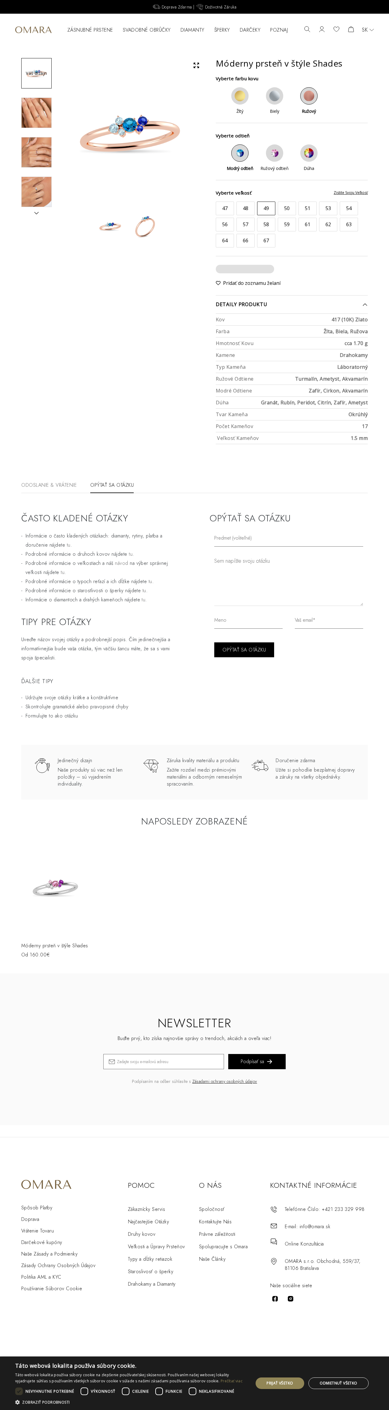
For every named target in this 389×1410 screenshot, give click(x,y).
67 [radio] (266, 240)
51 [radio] (308, 208)
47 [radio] (225, 208)
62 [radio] (328, 224)
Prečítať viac (232, 1381)
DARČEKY (250, 29)
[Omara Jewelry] (33, 29)
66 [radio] (246, 240)
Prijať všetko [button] (280, 1383)
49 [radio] (266, 208)
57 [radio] (246, 224)
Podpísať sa (252, 1061)
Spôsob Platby (36, 1207)
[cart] (351, 30)
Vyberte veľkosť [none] (233, 193)
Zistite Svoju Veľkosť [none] (351, 193)
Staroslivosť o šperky (150, 1271)
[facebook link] (275, 1299)
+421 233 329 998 (343, 1209)
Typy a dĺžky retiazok (150, 1259)
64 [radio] (225, 240)
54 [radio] (349, 208)
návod (121, 563)
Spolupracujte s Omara (223, 1246)
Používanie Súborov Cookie (51, 1288)
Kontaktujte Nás (215, 1221)
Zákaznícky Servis (146, 1209)
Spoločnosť (212, 1209)
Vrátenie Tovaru (37, 1230)
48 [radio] (246, 208)
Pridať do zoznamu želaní (252, 283)
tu (69, 544)
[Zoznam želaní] (336, 30)
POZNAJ (279, 29)
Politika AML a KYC (41, 1276)
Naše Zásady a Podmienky (49, 1253)
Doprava (30, 1219)
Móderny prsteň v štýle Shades (54, 945)
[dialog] (194, 1383)
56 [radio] (225, 224)
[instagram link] (290, 1299)
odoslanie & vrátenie (49, 485)
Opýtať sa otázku (112, 485)
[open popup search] (307, 30)
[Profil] (321, 30)
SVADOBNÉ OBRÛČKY (147, 29)
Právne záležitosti (217, 1234)
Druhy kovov (141, 1234)
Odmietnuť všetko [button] (338, 1383)
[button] (130, 1401)
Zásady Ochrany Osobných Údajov (58, 1265)
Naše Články (212, 1259)
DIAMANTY (193, 29)
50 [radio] (287, 208)
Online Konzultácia (304, 1243)
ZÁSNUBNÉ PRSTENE (90, 29)
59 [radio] (287, 224)
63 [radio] (349, 224)
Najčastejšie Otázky (148, 1221)
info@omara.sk (315, 1226)
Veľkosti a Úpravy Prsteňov (156, 1246)
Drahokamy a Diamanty (152, 1283)
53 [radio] (328, 208)
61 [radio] (308, 224)
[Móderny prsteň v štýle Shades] (55, 887)
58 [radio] (266, 224)
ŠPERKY (222, 29)
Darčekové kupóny (41, 1242)
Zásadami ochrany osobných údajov (224, 1081)
